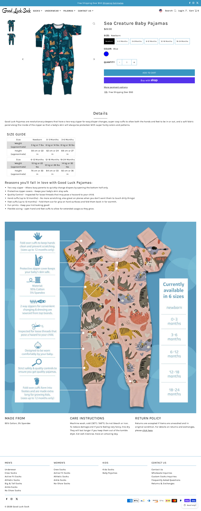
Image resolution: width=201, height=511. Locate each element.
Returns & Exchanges (163, 483)
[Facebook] (189, 3)
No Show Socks (13, 490)
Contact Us (157, 469)
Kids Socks (108, 469)
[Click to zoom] (94, 24)
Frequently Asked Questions (166, 480)
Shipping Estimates (113, 3)
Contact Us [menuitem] (84, 10)
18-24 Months (182, 41)
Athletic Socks (12, 480)
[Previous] (23, 59)
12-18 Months (166, 41)
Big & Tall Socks (13, 483)
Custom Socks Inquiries (164, 476)
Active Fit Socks (13, 476)
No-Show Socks (62, 483)
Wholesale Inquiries (162, 473)
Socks (36, 10)
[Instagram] (193, 3)
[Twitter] (197, 3)
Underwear (52, 10)
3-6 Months (137, 41)
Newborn (109, 41)
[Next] (94, 59)
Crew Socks (11, 473)
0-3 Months (122, 41)
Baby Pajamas (110, 473)
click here (147, 430)
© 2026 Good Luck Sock (17, 506)
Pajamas (68, 10)
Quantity (109, 62)
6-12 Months (151, 41)
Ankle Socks (11, 487)
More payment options (116, 87)
